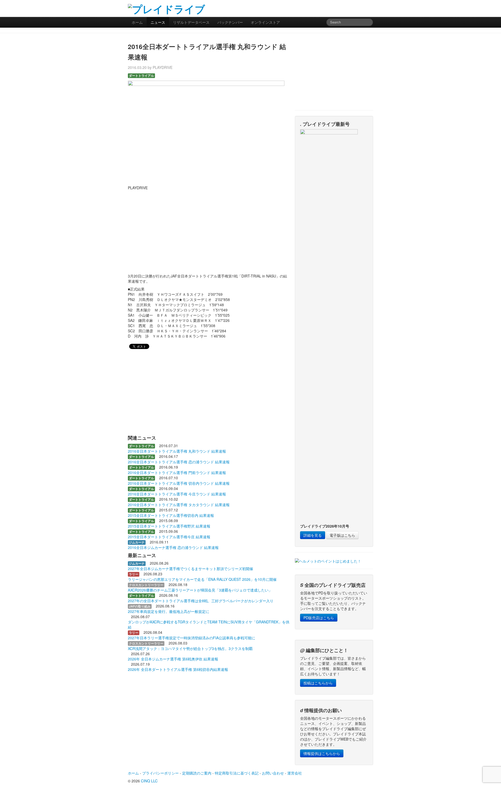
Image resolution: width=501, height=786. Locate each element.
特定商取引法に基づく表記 (237, 773)
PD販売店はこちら (318, 617)
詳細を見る (312, 535)
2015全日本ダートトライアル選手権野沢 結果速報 (169, 526)
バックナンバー (230, 22)
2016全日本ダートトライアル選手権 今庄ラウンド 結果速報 (177, 494)
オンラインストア (265, 22)
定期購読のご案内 (196, 773)
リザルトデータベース (191, 22)
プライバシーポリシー (160, 773)
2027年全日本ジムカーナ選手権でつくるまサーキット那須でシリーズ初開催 (190, 568)
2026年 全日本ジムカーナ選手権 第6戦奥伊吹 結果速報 (173, 658)
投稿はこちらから (318, 682)
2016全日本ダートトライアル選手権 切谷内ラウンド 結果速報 (179, 483)
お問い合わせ (273, 773)
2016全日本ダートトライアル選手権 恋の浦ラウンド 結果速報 (179, 461)
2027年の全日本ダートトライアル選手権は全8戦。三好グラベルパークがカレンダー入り (200, 600)
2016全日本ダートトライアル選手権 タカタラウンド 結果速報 (179, 504)
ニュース (158, 22)
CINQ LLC (149, 780)
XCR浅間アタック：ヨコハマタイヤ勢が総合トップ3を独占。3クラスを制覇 (190, 648)
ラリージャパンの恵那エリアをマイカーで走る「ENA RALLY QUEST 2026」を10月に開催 (202, 579)
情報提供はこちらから (321, 753)
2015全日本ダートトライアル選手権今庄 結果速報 (169, 536)
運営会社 (294, 773)
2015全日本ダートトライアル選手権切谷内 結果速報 (171, 515)
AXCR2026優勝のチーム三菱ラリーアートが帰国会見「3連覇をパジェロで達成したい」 (200, 590)
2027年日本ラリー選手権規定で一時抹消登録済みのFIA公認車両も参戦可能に (191, 637)
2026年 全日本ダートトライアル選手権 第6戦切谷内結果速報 (178, 669)
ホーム (137, 22)
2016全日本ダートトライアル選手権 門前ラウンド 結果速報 (177, 472)
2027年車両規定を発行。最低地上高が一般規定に (168, 611)
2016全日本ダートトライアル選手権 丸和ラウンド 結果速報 (177, 451)
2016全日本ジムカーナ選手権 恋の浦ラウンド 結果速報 (173, 547)
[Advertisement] (312, 8)
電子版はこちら (342, 535)
